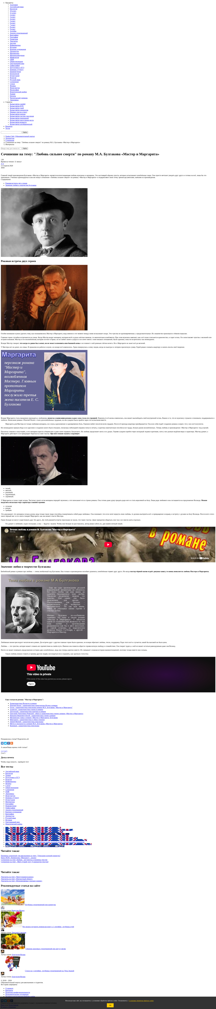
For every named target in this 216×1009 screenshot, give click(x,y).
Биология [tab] (9, 773)
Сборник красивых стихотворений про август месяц (45, 949)
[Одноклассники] (11, 743)
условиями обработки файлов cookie (141, 1001)
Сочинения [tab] (9, 790)
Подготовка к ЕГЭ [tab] (12, 777)
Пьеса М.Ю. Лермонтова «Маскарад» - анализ (18, 858)
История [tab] (8, 820)
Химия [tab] (8, 775)
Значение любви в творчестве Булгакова (20, 185)
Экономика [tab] (9, 794)
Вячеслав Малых (18, 910)
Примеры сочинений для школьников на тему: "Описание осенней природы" (31, 856)
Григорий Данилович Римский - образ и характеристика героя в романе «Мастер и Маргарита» (46, 714)
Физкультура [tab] (10, 796)
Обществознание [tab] (11, 788)
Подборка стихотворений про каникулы (40, 905)
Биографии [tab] (9, 814)
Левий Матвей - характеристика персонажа (26, 722)
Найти (25, 148)
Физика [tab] (8, 784)
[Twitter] (5, 743)
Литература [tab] (9, 816)
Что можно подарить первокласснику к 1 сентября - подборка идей (48, 927)
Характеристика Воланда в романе (23, 703)
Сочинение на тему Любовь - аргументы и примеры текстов (24, 860)
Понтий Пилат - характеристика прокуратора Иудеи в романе (33, 705)
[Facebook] (8, 743)
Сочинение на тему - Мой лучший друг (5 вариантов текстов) (24, 862)
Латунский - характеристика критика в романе (28, 712)
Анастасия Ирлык (18, 955)
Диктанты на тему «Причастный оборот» (17, 879)
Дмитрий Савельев (19, 932)
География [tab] (9, 804)
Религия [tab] (8, 779)
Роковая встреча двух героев (16, 183)
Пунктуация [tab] (10, 800)
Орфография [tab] (10, 808)
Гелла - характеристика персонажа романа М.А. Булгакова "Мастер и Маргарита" (41, 707)
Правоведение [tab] (10, 806)
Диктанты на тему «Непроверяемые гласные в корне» (21, 881)
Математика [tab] (10, 802)
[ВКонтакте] (2, 743)
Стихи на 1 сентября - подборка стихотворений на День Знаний (49, 971)
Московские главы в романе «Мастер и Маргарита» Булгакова (34, 718)
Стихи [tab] (7, 786)
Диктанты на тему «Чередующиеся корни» (17, 877)
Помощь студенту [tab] (12, 798)
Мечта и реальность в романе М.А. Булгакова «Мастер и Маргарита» (36, 724)
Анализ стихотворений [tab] (14, 810)
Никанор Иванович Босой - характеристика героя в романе (32, 716)
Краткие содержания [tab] (13, 812)
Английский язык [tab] (12, 771)
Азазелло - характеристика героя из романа (26, 709)
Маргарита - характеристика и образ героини (27, 720)
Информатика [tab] (10, 781)
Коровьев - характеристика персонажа (24, 726)
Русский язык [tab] (10, 818)
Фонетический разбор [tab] (13, 824)
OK (110, 1005)
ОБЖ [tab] (7, 792)
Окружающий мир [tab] (12, 822)
